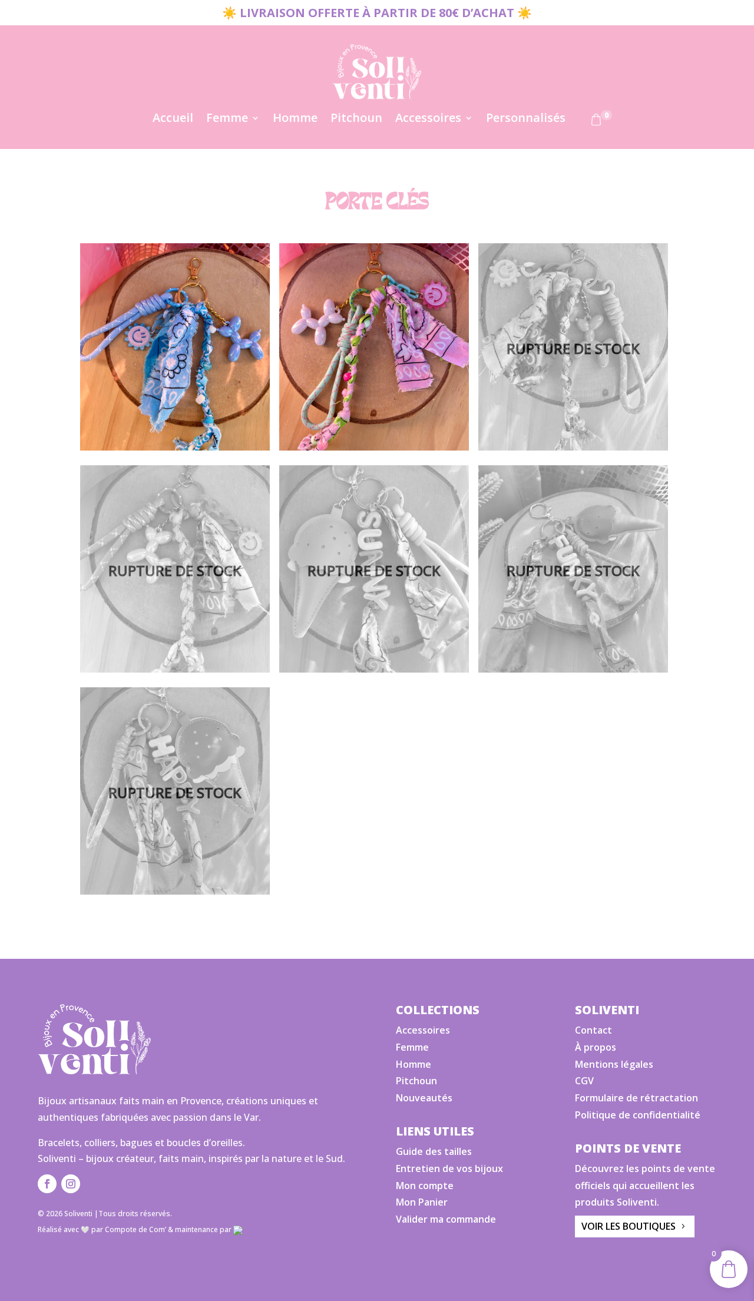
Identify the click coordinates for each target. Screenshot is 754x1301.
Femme (227, 119)
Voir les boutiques (628, 1226)
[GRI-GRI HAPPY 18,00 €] (175, 793)
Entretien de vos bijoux (449, 1168)
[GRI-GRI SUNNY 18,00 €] (374, 571)
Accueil (173, 119)
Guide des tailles (434, 1151)
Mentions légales (614, 1064)
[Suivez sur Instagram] (70, 1183)
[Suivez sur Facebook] (47, 1183)
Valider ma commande (446, 1219)
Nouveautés (424, 1097)
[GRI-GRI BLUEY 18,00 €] (175, 349)
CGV (584, 1080)
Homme (295, 119)
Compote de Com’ (135, 1229)
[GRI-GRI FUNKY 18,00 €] (573, 571)
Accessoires (428, 119)
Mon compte (425, 1185)
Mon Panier (422, 1202)
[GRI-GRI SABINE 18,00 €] (374, 349)
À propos (595, 1047)
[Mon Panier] (596, 122)
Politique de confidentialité (637, 1114)
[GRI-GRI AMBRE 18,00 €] (175, 571)
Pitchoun (356, 119)
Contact (593, 1030)
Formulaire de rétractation (636, 1097)
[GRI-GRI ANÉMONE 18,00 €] (573, 349)
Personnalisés (526, 119)
